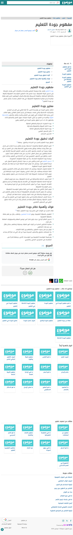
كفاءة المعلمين (26, 214)
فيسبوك (56, 281)
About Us (24, 527)
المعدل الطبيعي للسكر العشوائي (61, 507)
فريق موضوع (7, 527)
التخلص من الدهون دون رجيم (63, 488)
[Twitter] (67, 520)
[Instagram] (63, 520)
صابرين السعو (51, 29)
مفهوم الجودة (66, 74)
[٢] (17, 142)
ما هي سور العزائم (66, 495)
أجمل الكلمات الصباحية (65, 503)
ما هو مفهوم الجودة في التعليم (67, 68)
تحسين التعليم (47, 161)
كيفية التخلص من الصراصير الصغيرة (61, 510)
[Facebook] (70, 520)
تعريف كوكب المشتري (65, 480)
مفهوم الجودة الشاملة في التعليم (66, 79)
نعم (30, 272)
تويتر (51, 281)
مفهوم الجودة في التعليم (66, 85)
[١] (42, 101)
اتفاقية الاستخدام (6, 524)
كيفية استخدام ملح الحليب (64, 484)
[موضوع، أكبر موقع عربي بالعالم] (67, 2)
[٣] (16, 210)
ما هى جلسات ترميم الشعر (64, 499)
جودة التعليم (49, 91)
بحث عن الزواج (68, 492)
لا (24, 272)
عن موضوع (24, 520)
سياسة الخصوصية (22, 524)
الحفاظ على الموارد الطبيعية (63, 477)
